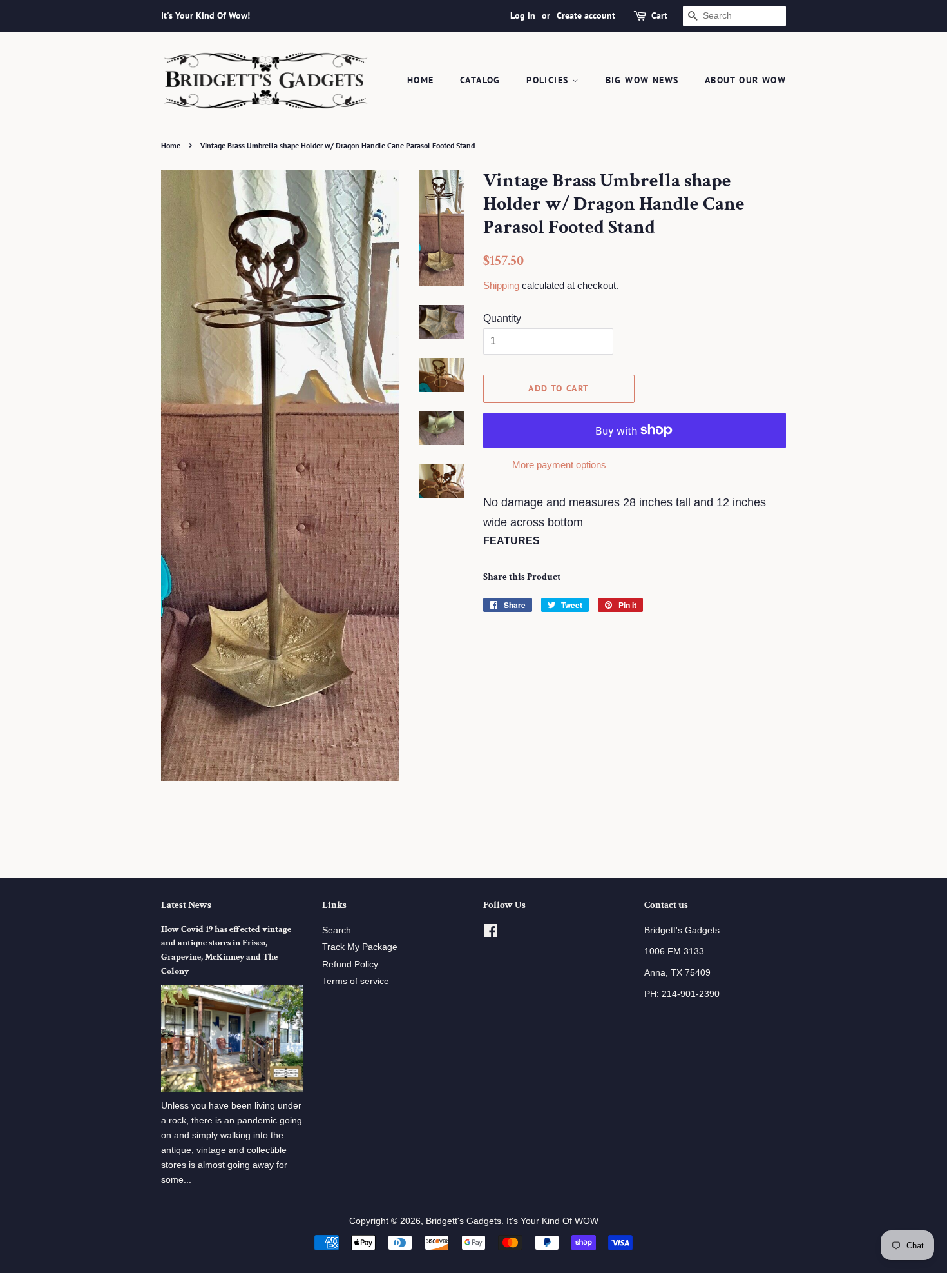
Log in (522, 15)
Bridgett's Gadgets (463, 1221)
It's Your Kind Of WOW (552, 1221)
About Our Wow (745, 80)
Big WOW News (642, 80)
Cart (659, 15)
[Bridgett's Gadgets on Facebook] (490, 933)
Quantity (502, 318)
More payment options (559, 464)
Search (336, 930)
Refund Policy (350, 964)
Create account (586, 15)
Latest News (186, 905)
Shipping (501, 285)
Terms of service (355, 981)
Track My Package (359, 947)
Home (420, 80)
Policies (549, 80)
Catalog (480, 80)
